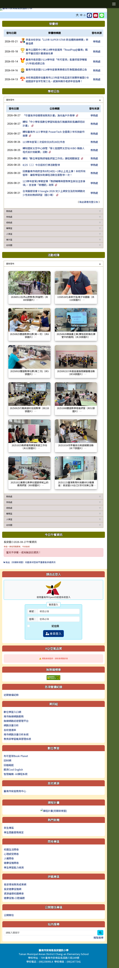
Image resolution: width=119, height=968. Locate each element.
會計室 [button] (9, 239)
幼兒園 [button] (9, 245)
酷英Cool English (13, 769)
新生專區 (9, 828)
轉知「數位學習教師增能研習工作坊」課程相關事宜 (51, 158)
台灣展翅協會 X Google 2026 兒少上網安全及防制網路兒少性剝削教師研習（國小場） (54, 193)
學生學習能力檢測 (14, 867)
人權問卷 (9, 858)
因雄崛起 (9, 765)
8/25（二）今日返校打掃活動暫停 (41, 165)
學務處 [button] (9, 216)
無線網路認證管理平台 (16, 721)
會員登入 (55, 633)
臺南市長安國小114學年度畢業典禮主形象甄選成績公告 (56, 69)
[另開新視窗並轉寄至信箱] (95, 15)
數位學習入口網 (12, 712)
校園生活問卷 (11, 849)
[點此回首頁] (53, 9)
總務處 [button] (9, 222)
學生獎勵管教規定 (14, 832)
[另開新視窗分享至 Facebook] (89, 15)
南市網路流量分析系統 (16, 734)
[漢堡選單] (114, 4)
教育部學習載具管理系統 (17, 739)
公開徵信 (9, 915)
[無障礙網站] (53, 677)
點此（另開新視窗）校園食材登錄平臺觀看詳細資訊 (30, 562)
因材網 (7, 760)
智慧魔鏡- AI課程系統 (15, 774)
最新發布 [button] (10, 99)
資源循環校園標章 (14, 893)
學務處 (96, 41)
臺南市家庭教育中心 (15, 791)
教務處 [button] (9, 211)
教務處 (96, 51)
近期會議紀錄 (11, 695)
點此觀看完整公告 (88, 201)
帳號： (32, 611)
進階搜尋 (98, 937)
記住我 (55, 626)
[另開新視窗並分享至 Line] (101, 15)
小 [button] (85, 15)
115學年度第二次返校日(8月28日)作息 (44, 142)
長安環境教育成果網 (15, 884)
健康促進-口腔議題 (14, 898)
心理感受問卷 (11, 854)
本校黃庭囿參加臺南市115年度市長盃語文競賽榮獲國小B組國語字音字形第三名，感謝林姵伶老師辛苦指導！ (57, 79)
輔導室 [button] (9, 228)
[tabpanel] (53, 155)
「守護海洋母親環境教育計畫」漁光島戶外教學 (49, 115)
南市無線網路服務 (14, 716)
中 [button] (81, 15)
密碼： (32, 619)
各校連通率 (10, 730)
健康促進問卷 (11, 863)
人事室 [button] (9, 233)
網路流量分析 (11, 725)
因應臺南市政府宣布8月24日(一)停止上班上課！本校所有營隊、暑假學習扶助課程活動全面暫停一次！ (54, 173)
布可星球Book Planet (16, 756)
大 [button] (77, 15)
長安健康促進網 (12, 889)
